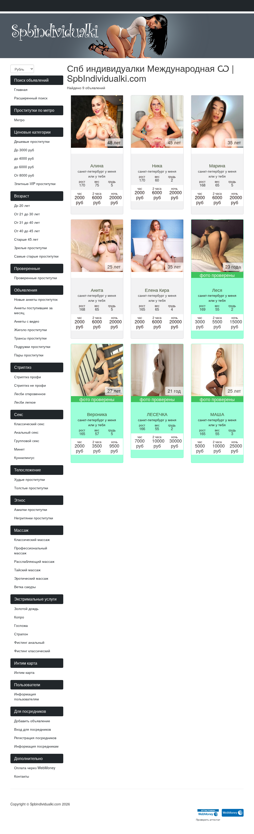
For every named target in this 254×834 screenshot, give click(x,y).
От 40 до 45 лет (27, 230)
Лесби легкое (25, 402)
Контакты (21, 776)
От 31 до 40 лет (27, 222)
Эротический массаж (31, 578)
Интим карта (24, 672)
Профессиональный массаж (30, 550)
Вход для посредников (32, 729)
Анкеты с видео (26, 321)
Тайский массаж (27, 569)
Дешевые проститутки (32, 141)
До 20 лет (22, 205)
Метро (19, 119)
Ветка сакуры (25, 586)
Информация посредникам (36, 746)
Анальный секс (26, 432)
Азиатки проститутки (30, 509)
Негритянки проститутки (33, 517)
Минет (19, 449)
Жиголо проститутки (30, 329)
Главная (21, 89)
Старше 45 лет (26, 239)
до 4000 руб (24, 158)
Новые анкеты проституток (36, 299)
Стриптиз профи (27, 376)
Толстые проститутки (31, 487)
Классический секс (29, 423)
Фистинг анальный (29, 642)
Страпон (21, 633)
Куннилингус (24, 457)
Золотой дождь (26, 608)
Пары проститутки (28, 354)
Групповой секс (26, 440)
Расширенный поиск (30, 97)
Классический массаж (32, 539)
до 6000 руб (24, 166)
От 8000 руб (24, 175)
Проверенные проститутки (35, 277)
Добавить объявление (32, 720)
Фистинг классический (32, 650)
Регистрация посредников (35, 737)
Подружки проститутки (32, 346)
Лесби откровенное (30, 393)
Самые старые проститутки (36, 256)
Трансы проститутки (30, 338)
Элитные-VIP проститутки (35, 183)
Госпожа (21, 625)
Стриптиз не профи (30, 385)
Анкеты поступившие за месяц (33, 310)
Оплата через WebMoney (34, 767)
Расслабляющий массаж (34, 561)
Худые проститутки (29, 479)
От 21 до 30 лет (27, 213)
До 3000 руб (24, 149)
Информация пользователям (26, 696)
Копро (19, 616)
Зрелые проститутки (30, 247)
